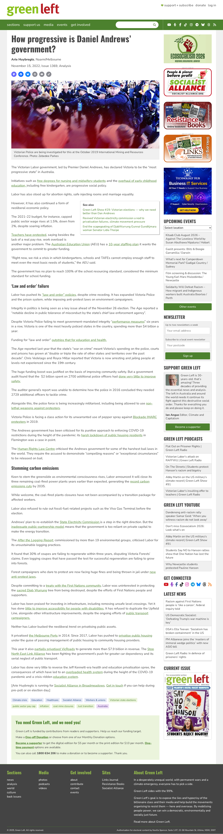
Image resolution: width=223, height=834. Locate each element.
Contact (74, 788)
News (10, 780)
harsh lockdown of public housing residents (112, 435)
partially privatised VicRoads (54, 649)
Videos (43, 788)
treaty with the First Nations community (73, 585)
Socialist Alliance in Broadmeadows (79, 685)
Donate (200, 5)
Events (62, 24)
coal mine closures (63, 706)
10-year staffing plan (124, 244)
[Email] (41, 74)
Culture (11, 792)
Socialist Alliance (72, 700)
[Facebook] (21, 74)
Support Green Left (182, 367)
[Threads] (204, 584)
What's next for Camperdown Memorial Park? (184, 261)
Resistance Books (113, 784)
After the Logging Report (35, 540)
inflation (44, 706)
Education (37, 700)
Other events (187, 307)
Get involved (80, 24)
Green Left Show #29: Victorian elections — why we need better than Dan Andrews (119, 211)
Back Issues (14, 797)
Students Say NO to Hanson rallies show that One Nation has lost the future (187, 554)
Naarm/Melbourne (48, 59)
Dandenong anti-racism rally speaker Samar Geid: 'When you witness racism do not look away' (186, 516)
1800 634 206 (46, 753)
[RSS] (210, 584)
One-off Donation (36, 737)
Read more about (152, 822)
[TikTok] (181, 584)
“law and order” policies (59, 295)
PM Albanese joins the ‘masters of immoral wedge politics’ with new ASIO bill (187, 629)
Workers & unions (95, 700)
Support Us (31, 24)
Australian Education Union (70, 244)
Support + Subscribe (178, 5)
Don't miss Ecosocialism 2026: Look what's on (185, 528)
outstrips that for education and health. (79, 340)
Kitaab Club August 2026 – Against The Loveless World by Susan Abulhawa (185, 238)
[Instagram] (187, 584)
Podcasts (44, 784)
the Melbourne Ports (43, 635)
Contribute (76, 784)
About (74, 780)
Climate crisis (20, 700)
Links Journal (110, 780)
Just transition (85, 706)
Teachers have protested (28, 235)
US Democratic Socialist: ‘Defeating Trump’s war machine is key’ (187, 605)
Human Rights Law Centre (36, 449)
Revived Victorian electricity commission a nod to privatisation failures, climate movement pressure (114, 220)
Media (48, 24)
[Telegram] (193, 584)
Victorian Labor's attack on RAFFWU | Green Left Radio (184, 458)
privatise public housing (135, 635)
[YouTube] (166, 584)
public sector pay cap (24, 706)
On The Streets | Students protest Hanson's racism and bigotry (187, 468)
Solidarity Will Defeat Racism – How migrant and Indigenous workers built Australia (185, 290)
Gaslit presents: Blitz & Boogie (185, 249)
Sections (13, 24)
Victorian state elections (123, 700)
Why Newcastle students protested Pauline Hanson (182, 566)
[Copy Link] (48, 74)
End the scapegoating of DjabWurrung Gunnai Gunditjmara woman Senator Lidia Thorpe (119, 228)
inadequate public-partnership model (37, 527)
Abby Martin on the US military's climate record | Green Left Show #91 (186, 480)
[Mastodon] (14, 74)
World (10, 788)
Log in (212, 5)
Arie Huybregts (22, 59)
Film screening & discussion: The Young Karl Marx (186, 275)
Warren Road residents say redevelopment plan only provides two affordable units (187, 653)
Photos (43, 780)
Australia (102, 706)
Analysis (65, 66)
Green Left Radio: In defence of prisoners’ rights (185, 641)
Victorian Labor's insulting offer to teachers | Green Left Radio (187, 492)
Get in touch (114, 685)
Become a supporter (29, 743)
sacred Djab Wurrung (32, 590)
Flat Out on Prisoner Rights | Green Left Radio (183, 448)
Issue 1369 (49, 66)
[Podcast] (172, 584)
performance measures (128, 322)
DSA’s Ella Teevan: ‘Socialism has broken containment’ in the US (187, 617)
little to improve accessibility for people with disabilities (64, 608)
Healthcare (52, 700)
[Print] (34, 74)
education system (65, 677)
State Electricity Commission (80, 522)
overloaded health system (84, 672)
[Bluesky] (27, 74)
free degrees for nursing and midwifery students (71, 181)
